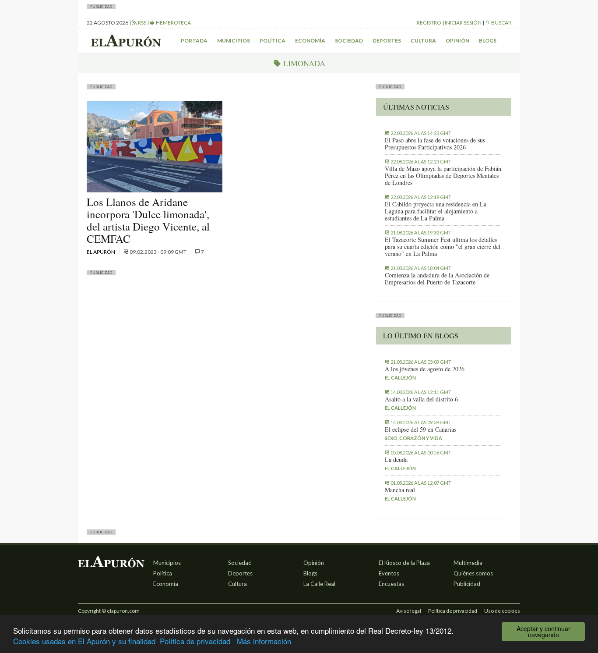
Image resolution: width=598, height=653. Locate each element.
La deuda (396, 459)
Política (272, 40)
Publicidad (467, 583)
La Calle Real (319, 583)
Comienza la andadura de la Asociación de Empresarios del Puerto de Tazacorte (437, 279)
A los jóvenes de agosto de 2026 (424, 369)
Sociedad (349, 40)
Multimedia (468, 562)
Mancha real (400, 489)
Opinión (457, 40)
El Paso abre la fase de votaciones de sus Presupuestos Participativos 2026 (435, 144)
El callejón (400, 377)
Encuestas (391, 583)
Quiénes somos (473, 573)
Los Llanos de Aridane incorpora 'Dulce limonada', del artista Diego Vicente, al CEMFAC (148, 220)
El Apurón (101, 251)
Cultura (423, 40)
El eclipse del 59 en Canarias (420, 429)
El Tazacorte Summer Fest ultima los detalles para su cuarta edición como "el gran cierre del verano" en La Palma (442, 246)
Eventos (389, 573)
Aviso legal (408, 610)
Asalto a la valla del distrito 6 (421, 399)
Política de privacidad (195, 640)
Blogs (487, 40)
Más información (264, 640)
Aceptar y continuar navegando (543, 631)
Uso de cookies (502, 610)
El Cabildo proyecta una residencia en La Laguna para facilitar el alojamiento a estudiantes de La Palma (435, 211)
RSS (141, 22)
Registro (429, 22)
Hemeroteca (173, 22)
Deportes (387, 40)
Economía (310, 40)
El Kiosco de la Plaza (404, 562)
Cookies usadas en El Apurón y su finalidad (84, 640)
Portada (194, 40)
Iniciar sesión (463, 22)
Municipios (233, 40)
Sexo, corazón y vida (413, 438)
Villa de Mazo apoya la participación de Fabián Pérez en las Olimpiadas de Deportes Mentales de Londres (443, 175)
